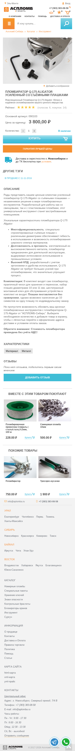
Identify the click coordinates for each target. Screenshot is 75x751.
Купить (35, 138)
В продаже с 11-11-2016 (18, 178)
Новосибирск (11, 536)
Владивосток (11, 565)
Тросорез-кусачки (50, 481)
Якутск (39, 565)
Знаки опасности (13, 599)
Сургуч (8, 617)
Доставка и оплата (60, 16)
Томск (53, 536)
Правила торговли (14, 644)
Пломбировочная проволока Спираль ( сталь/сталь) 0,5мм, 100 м (17, 428)
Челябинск (28, 516)
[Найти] (66, 23)
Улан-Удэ (28, 550)
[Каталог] (9, 23)
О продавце (10, 631)
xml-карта (9, 677)
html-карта (10, 672)
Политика (9, 649)
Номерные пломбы (14, 586)
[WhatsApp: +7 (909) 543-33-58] (65, 742)
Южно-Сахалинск (13, 569)
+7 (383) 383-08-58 (58, 8)
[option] (37, 61)
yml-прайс (9, 681)
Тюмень (50, 516)
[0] (51, 12)
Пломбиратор (13, 481)
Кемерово (41, 536)
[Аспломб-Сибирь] (18, 11)
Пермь (39, 516)
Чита (18, 550)
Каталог (31, 31)
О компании (15, 16)
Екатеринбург (11, 516)
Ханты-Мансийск (13, 521)
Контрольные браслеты (17, 603)
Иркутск (8, 550)
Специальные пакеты (16, 590)
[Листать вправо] (68, 60)
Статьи (8, 658)
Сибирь (9, 529)
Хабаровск (27, 565)
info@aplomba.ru (16, 501)
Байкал (9, 544)
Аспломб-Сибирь (14, 31)
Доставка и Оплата (14, 640)
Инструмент (45, 31)
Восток (9, 559)
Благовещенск (54, 565)
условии (46, 161)
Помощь (42, 16)
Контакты (30, 16)
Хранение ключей (14, 595)
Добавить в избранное (57, 86)
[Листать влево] (6, 60)
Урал (7, 510)
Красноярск (27, 536)
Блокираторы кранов (15, 608)
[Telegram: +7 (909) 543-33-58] (54, 742)
